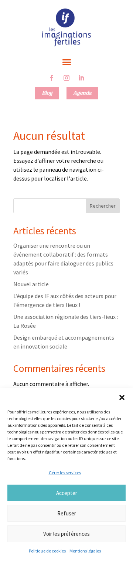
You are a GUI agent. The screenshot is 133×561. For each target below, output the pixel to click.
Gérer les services (65, 472)
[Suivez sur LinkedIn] (81, 78)
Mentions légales (85, 551)
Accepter (66, 492)
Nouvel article (31, 284)
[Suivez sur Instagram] (66, 78)
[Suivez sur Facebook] (52, 78)
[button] (122, 397)
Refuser (66, 513)
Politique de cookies (47, 551)
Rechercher (103, 205)
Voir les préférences (66, 533)
